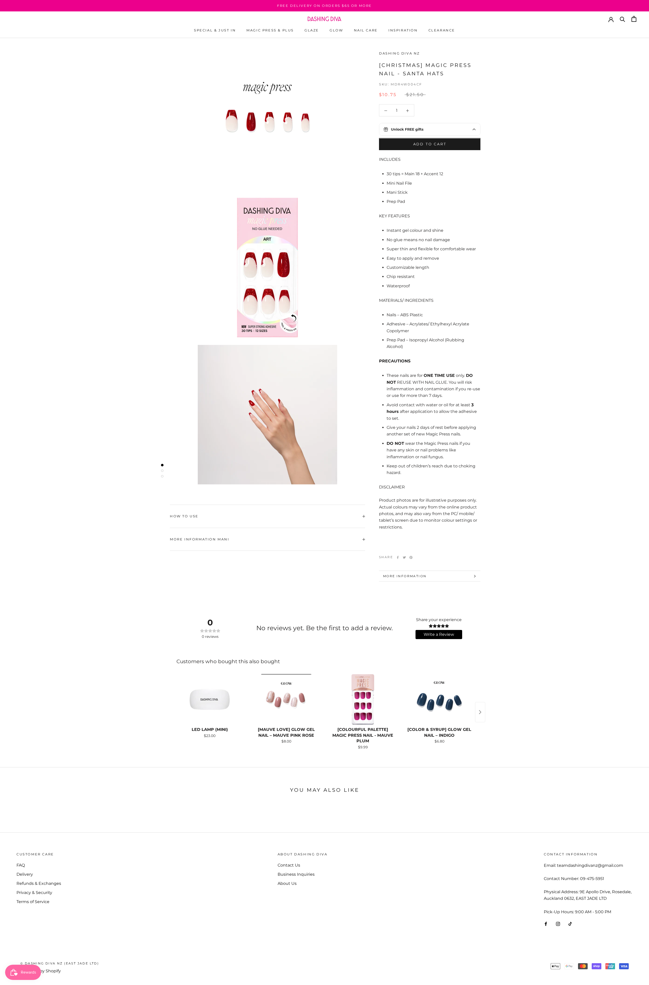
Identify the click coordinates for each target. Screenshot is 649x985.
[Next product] (480, 712)
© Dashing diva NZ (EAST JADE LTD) (59, 963)
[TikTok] (570, 923)
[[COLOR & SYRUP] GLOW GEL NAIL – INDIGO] (439, 699)
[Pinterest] (410, 557)
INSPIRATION (403, 30)
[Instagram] (558, 923)
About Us (287, 883)
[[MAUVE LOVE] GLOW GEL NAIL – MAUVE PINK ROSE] (286, 699)
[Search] (622, 19)
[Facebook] (397, 557)
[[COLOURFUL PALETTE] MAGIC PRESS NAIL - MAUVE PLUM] (363, 699)
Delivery (24, 874)
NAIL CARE (366, 30)
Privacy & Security (34, 892)
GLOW (336, 30)
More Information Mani (199, 539)
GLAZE (311, 30)
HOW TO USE (184, 516)
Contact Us (289, 865)
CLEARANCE (441, 30)
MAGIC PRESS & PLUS (270, 30)
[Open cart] (634, 19)
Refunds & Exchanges (38, 883)
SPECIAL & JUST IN (215, 30)
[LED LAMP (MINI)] (210, 699)
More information (404, 576)
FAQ (20, 865)
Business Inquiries (296, 874)
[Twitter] (404, 557)
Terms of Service (32, 901)
